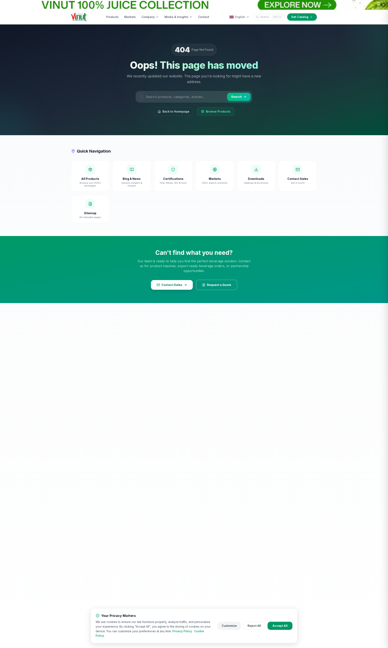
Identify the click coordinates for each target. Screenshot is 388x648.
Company (148, 17)
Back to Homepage (175, 111)
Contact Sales (171, 285)
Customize (229, 625)
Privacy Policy (182, 631)
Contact (203, 17)
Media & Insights (176, 17)
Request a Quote (219, 285)
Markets (130, 17)
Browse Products (218, 111)
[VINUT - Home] (79, 17)
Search (236, 96)
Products (112, 17)
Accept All (280, 625)
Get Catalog (299, 17)
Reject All (254, 625)
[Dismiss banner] (383, 5)
